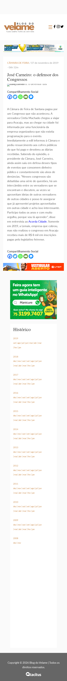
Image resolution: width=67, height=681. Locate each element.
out (23, 361)
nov (19, 361)
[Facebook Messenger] (31, 96)
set (14, 343)
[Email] (25, 96)
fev (15, 347)
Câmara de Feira (18, 62)
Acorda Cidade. (38, 221)
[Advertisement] (33, 600)
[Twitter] (62, 27)
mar (40, 343)
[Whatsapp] (20, 96)
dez (14, 361)
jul (23, 343)
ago (19, 343)
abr (35, 343)
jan (20, 347)
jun (26, 343)
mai (31, 343)
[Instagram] (58, 27)
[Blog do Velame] (19, 34)
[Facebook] (54, 27)
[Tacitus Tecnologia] (33, 674)
